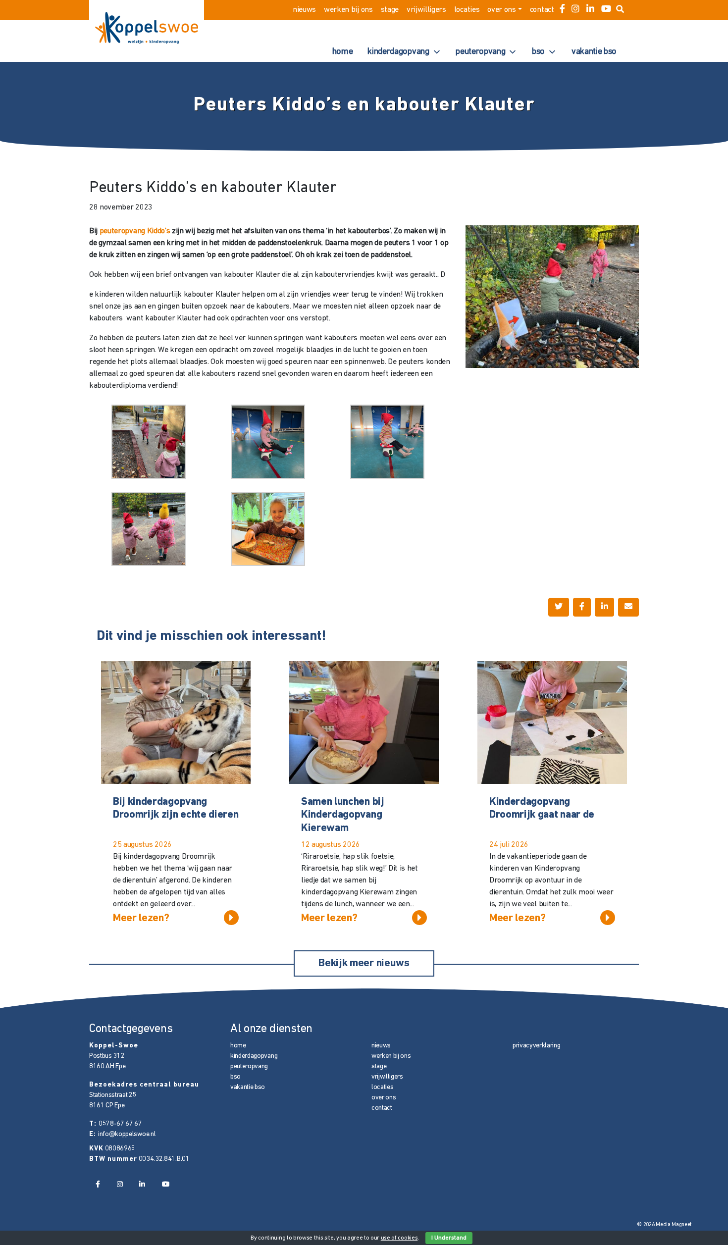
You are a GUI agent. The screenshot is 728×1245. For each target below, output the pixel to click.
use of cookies (399, 1238)
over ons (501, 10)
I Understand (449, 1238)
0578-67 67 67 (120, 1124)
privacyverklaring (537, 1045)
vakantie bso (594, 52)
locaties (466, 10)
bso (538, 52)
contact (542, 10)
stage (390, 10)
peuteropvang (480, 52)
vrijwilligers (426, 10)
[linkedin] (590, 9)
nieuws (304, 10)
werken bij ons (348, 10)
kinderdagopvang (398, 52)
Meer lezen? (141, 918)
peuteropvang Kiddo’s (135, 231)
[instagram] (575, 9)
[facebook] (562, 9)
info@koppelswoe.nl (127, 1134)
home (342, 52)
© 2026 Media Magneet (664, 1225)
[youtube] (606, 9)
